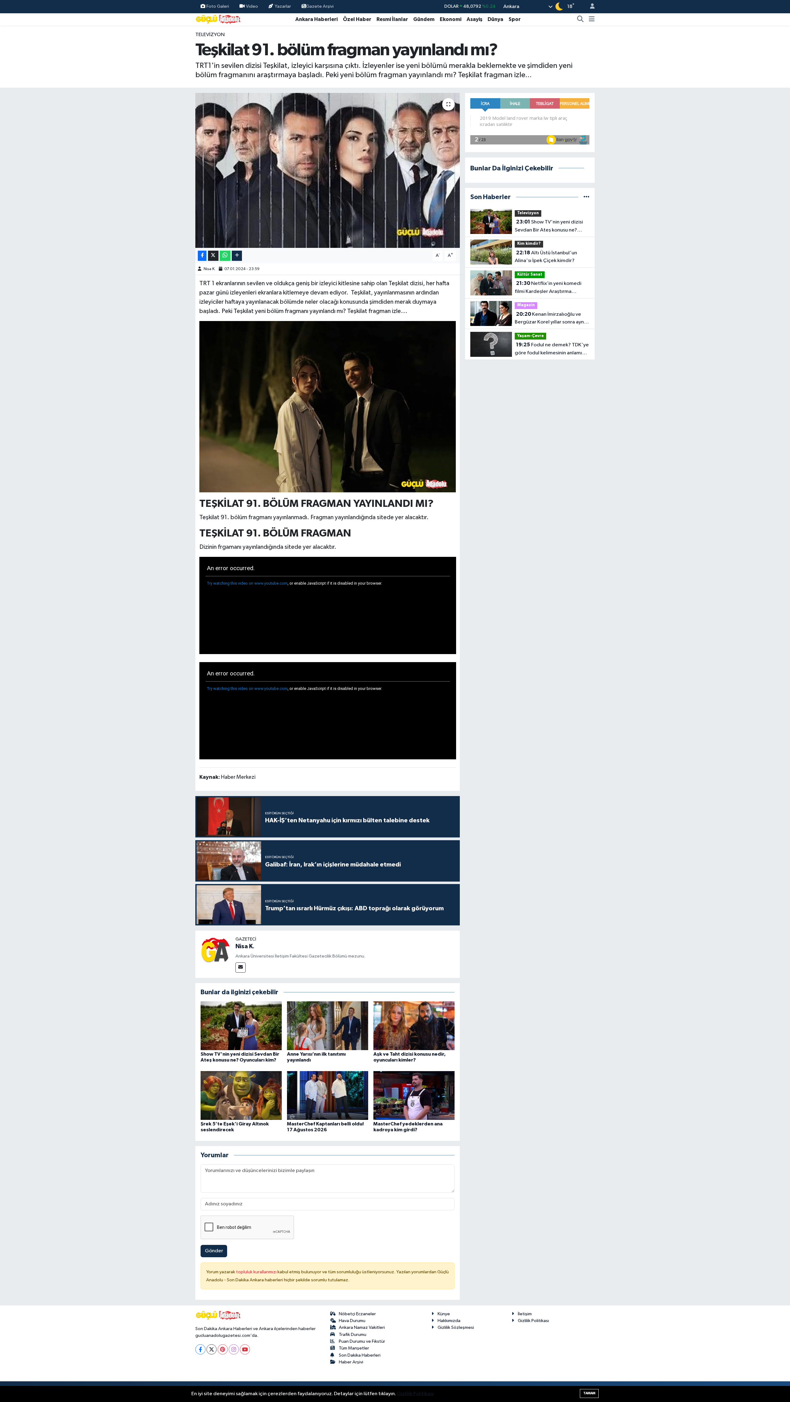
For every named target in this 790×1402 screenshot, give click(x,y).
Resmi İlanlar (392, 19)
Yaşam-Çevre (530, 336)
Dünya (495, 19)
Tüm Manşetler (354, 1348)
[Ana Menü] (592, 19)
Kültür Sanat (529, 275)
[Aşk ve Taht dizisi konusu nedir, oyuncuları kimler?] (414, 1025)
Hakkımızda (449, 1320)
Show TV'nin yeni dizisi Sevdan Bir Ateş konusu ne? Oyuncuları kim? (549, 226)
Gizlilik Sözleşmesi (456, 1327)
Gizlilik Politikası (533, 1320)
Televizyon (210, 34)
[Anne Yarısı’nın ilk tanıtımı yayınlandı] (327, 1025)
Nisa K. (209, 269)
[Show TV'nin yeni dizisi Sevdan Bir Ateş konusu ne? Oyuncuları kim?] (241, 1025)
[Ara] (580, 19)
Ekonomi (450, 19)
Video (252, 6)
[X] (211, 1349)
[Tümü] (586, 197)
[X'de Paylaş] (213, 256)
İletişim (525, 1314)
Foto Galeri (217, 6)
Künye (444, 1314)
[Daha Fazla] (237, 256)
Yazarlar (283, 6)
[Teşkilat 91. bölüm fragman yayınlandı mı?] (327, 170)
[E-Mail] (240, 967)
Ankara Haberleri (316, 19)
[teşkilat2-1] (327, 406)
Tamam (589, 1393)
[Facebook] (200, 1349)
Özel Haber (357, 19)
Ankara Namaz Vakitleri (362, 1327)
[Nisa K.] (215, 950)
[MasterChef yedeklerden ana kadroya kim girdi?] (414, 1095)
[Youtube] (245, 1349)
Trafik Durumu (352, 1334)
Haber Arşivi (351, 1362)
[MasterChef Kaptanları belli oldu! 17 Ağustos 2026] (327, 1095)
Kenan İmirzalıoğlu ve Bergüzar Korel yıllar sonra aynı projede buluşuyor (550, 318)
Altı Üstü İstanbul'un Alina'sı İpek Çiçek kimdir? (546, 257)
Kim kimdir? (529, 244)
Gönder (214, 1251)
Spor (515, 19)
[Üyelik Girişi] (590, 6)
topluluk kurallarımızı (256, 1272)
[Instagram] (234, 1349)
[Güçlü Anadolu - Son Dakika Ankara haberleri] (218, 19)
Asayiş (474, 19)
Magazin (526, 305)
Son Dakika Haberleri (359, 1355)
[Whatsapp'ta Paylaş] (225, 256)
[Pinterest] (223, 1349)
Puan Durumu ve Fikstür (362, 1341)
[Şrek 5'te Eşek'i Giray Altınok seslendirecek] (241, 1095)
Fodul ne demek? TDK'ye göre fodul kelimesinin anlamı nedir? (552, 349)
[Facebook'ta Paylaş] (202, 256)
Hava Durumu (352, 1320)
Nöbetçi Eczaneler (357, 1314)
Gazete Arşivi (320, 6)
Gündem (423, 19)
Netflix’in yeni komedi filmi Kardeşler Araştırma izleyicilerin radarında (548, 288)
